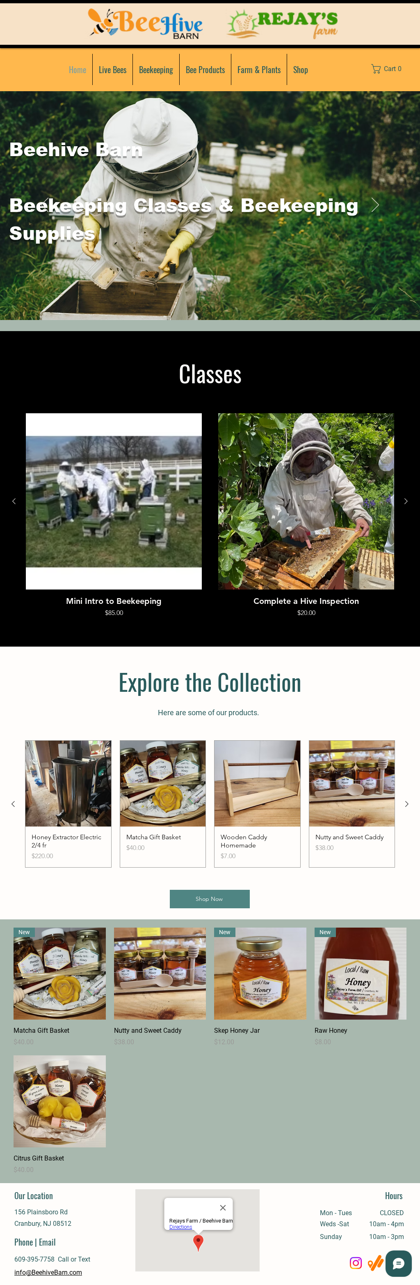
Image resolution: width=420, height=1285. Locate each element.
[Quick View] (114, 501)
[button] (390, 69)
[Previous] (44, 205)
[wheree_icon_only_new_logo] (376, 1263)
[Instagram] (356, 1263)
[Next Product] (406, 501)
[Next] (375, 205)
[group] (210, 515)
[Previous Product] (14, 501)
